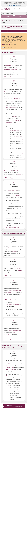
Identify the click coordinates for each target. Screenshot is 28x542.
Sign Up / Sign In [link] (18, 8)
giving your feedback (14, 5)
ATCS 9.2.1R (18, 268)
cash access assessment (10, 69)
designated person (10, 65)
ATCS (22, 20)
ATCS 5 (15, 332)
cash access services (11, 107)
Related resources (10, 47)
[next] (20, 31)
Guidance (13, 44)
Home (4, 20)
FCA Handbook (13, 20)
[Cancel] (26, 34)
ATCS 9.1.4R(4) (8, 275)
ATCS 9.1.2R (7, 76)
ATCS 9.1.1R (16, 195)
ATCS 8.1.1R (7, 334)
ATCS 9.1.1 (9, 363)
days (14, 116)
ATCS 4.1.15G (18, 170)
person (12, 101)
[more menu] (26, 9)
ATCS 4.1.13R (8, 170)
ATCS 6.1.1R (11, 297)
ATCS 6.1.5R (7, 299)
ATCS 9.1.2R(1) (8, 177)
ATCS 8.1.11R (10, 367)
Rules (6, 44)
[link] (7, 9)
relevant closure (10, 369)
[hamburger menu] (2, 9)
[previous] (7, 31)
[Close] (25, 1)
